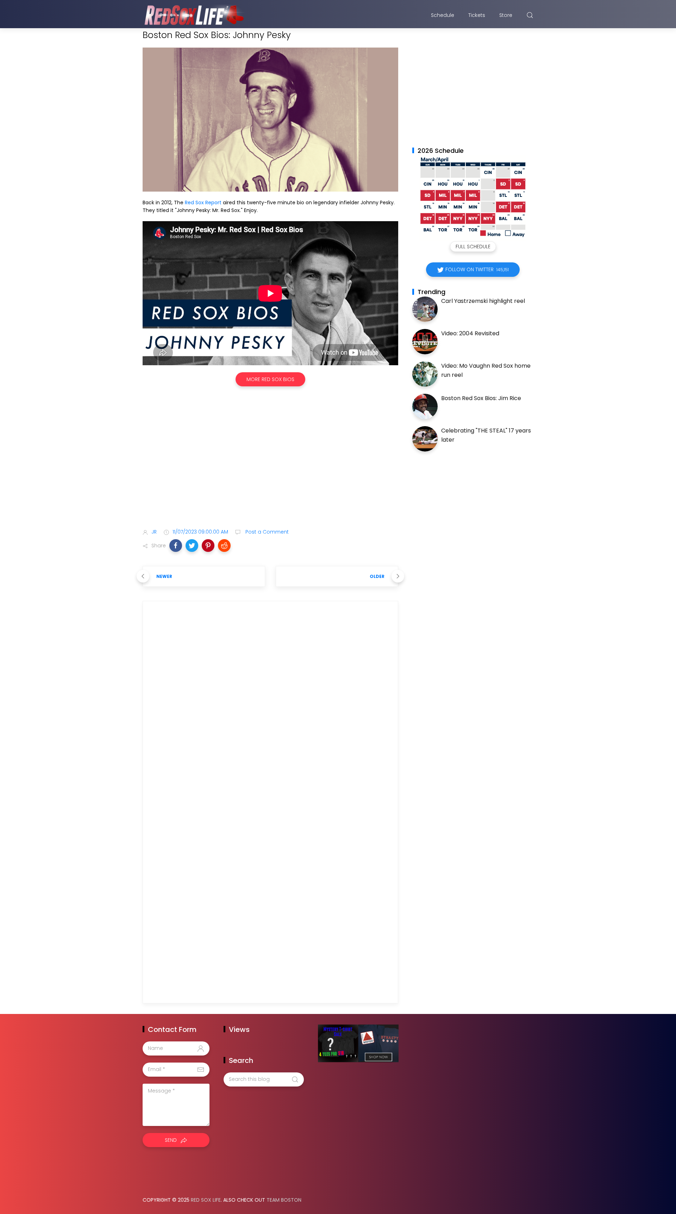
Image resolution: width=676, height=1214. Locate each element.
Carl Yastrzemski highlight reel (483, 301)
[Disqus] (270, 708)
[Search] (529, 15)
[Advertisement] (270, 467)
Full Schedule (473, 246)
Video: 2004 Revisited (470, 333)
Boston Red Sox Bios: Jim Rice (481, 398)
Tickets (476, 15)
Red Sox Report (203, 202)
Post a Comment (266, 531)
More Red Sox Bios (270, 379)
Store (505, 15)
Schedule (442, 15)
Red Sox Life (206, 1199)
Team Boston (284, 1199)
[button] (175, 545)
